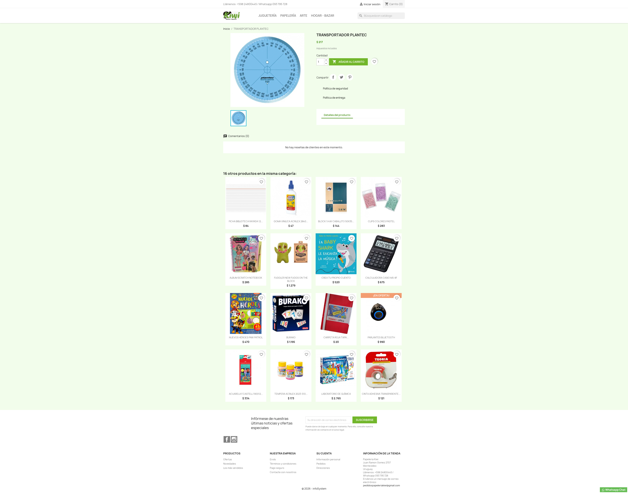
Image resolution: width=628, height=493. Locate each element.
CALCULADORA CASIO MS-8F (381, 277)
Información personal (328, 459)
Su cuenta (324, 453)
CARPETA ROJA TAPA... (336, 337)
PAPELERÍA (288, 16)
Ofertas (227, 459)
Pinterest (350, 77)
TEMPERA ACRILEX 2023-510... (291, 393)
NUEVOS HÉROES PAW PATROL (246, 337)
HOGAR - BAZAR (322, 16)
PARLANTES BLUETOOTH (381, 337)
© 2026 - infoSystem (314, 488)
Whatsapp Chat (615, 490)
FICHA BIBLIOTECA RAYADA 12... (246, 221)
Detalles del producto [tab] (337, 115)
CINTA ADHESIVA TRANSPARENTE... (381, 393)
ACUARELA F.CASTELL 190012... (246, 393)
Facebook (227, 439)
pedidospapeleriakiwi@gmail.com (381, 485)
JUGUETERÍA (267, 16)
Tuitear (341, 77)
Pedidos (321, 463)
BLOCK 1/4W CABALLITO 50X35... (336, 221)
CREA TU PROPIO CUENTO (336, 277)
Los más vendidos (233, 467)
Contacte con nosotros (283, 472)
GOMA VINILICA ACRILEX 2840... (291, 221)
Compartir (333, 77)
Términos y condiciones (283, 463)
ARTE (303, 16)
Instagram (234, 439)
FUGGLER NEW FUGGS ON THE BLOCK (291, 279)
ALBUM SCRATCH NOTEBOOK (246, 277)
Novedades (229, 463)
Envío (273, 459)
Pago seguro (277, 467)
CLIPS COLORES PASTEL (381, 221)
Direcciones (323, 467)
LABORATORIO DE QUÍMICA (336, 393)
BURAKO (291, 337)
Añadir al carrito (348, 62)
